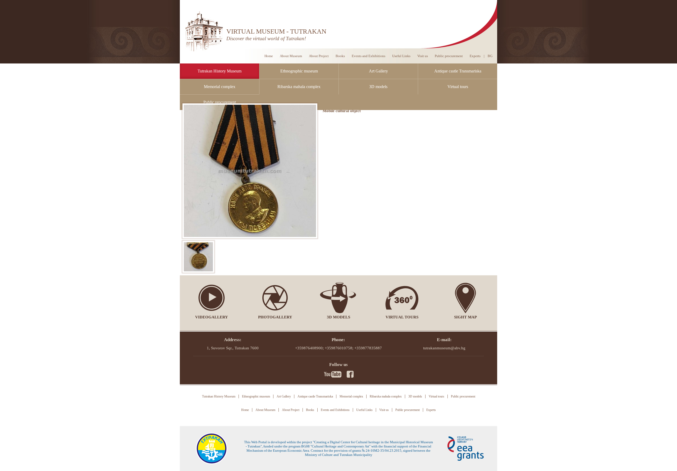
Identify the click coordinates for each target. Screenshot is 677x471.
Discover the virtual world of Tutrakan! (266, 38)
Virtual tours (457, 86)
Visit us (422, 56)
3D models (378, 86)
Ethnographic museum (299, 71)
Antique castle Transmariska (457, 71)
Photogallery (275, 317)
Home (268, 56)
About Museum (291, 56)
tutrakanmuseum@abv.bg (444, 348)
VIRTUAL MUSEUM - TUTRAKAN (276, 31)
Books (340, 56)
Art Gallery (378, 71)
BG (490, 56)
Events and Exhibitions (368, 56)
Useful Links (401, 56)
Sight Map (465, 317)
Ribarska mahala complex (299, 86)
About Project (319, 56)
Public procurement (219, 102)
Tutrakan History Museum (219, 71)
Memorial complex (219, 86)
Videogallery (211, 317)
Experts (475, 56)
